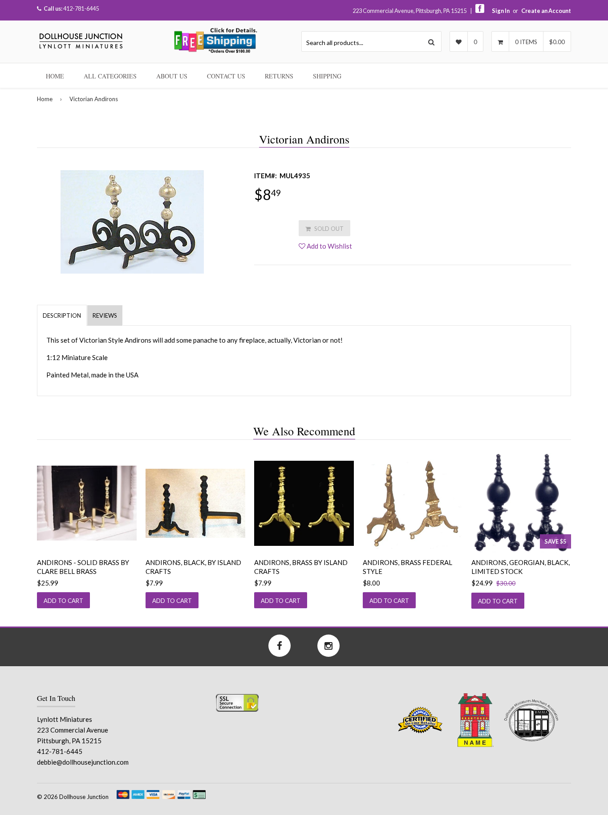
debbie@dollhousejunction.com (83, 762)
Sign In (501, 10)
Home (55, 76)
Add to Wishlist (328, 246)
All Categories (110, 76)
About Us (171, 76)
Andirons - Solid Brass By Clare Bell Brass (83, 566)
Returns (279, 76)
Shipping (327, 76)
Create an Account (546, 10)
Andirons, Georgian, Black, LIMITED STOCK (520, 566)
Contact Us (226, 76)
